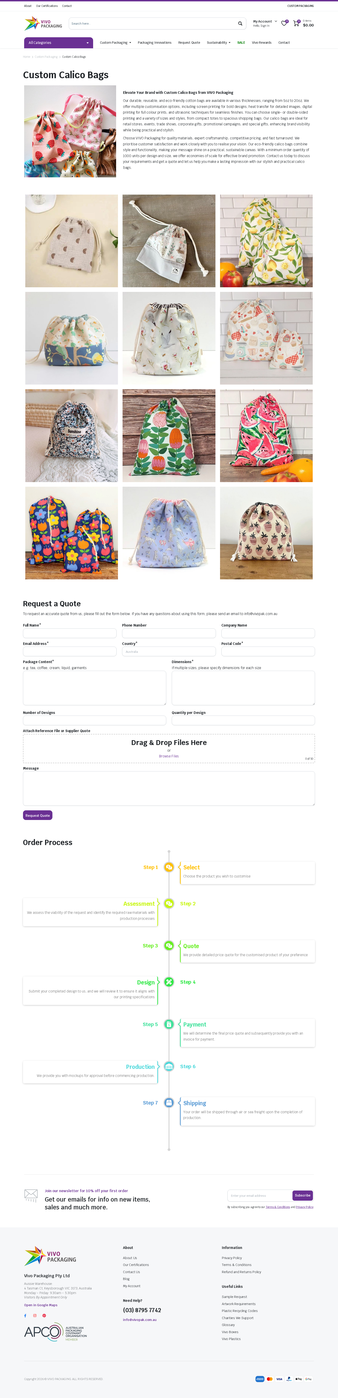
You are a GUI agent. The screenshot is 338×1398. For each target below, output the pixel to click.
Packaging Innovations (155, 42)
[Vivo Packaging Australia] (43, 23)
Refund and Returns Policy (241, 1272)
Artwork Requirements (239, 1304)
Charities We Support (238, 1318)
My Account (131, 1286)
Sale (241, 42)
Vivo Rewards (262, 42)
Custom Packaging (114, 42)
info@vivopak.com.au (139, 1320)
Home (26, 57)
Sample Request (234, 1297)
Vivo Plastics (231, 1339)
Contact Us (131, 1272)
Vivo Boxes (230, 1332)
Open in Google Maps (40, 1305)
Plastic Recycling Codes (240, 1311)
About (28, 6)
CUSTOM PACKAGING (300, 6)
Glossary (228, 1325)
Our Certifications (47, 6)
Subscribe (302, 1195)
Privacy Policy (304, 1207)
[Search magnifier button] (240, 23)
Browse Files (169, 756)
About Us (130, 1258)
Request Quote (189, 42)
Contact (67, 6)
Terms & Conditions (278, 1207)
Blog (126, 1279)
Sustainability (217, 42)
